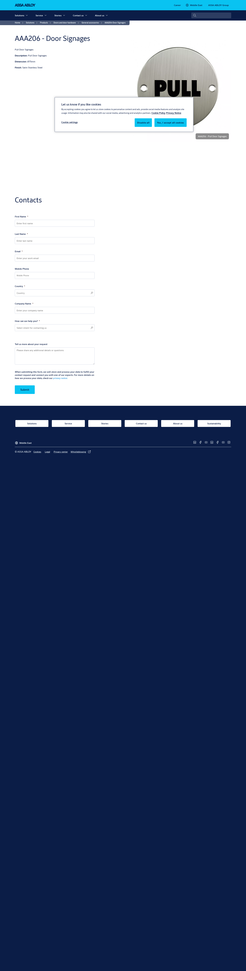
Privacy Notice (173, 112)
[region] (124, 114)
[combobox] (211, 15)
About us (99, 15)
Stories (58, 15)
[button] (26, 15)
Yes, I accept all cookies (170, 122)
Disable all (143, 122)
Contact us (78, 15)
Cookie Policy (158, 112)
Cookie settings (69, 122)
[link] (177, 5)
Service (39, 15)
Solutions (19, 15)
